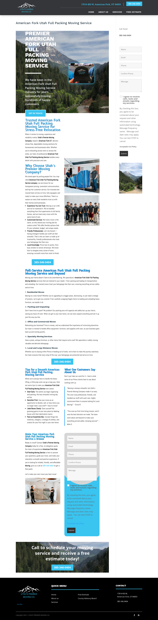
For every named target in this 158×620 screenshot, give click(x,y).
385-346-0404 (134, 3)
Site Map (19, 604)
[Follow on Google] (138, 615)
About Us (103, 12)
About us (55, 598)
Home (91, 12)
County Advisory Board (87, 598)
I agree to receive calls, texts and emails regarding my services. (83, 487)
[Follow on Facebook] (134, 615)
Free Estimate (133, 12)
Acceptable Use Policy (75, 523)
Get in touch (35, 113)
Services (117, 12)
